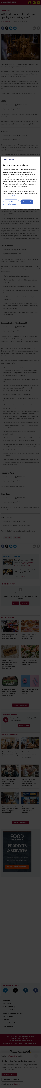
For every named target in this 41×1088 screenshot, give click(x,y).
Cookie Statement (18, 196)
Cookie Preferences (11, 203)
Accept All (27, 202)
